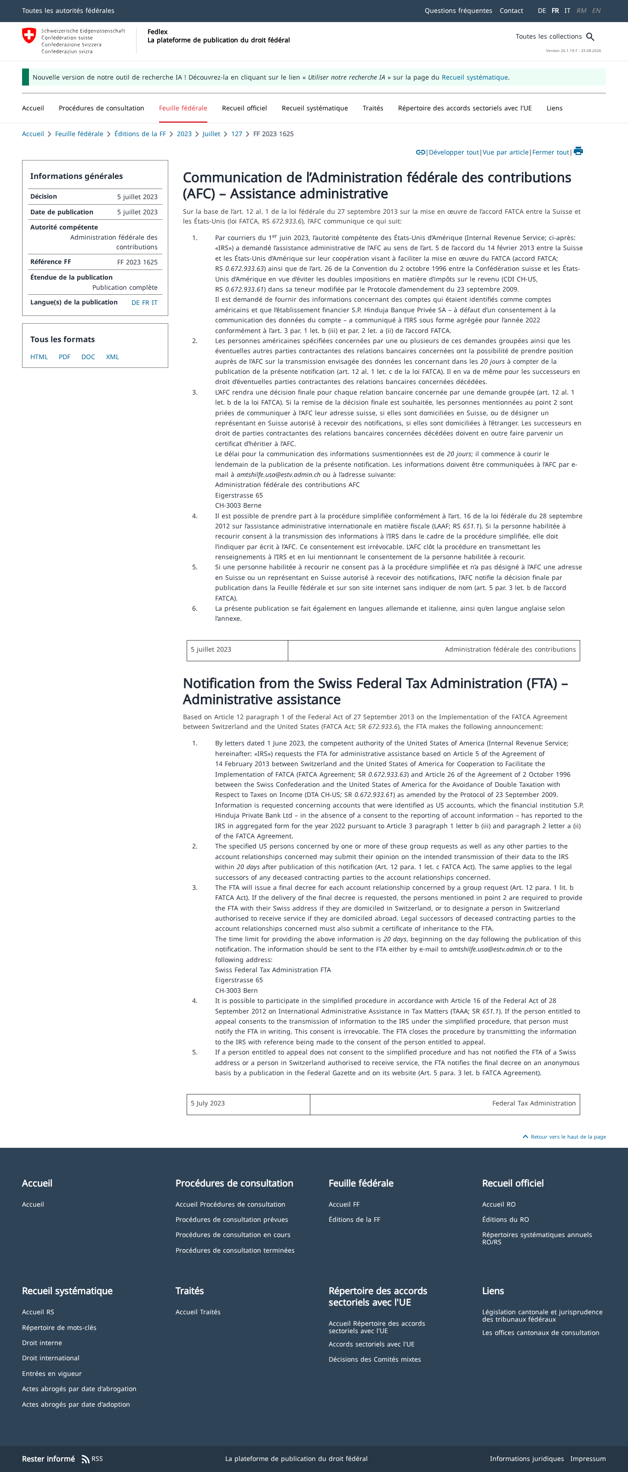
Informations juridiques (527, 1458)
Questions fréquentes (458, 10)
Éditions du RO (505, 1219)
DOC (88, 356)
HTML (39, 356)
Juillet (211, 133)
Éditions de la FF (140, 133)
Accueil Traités (198, 1311)
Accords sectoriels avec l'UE (372, 1343)
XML (112, 356)
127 (236, 133)
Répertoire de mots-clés (59, 1327)
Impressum (588, 1458)
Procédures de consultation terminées (235, 1250)
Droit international (51, 1357)
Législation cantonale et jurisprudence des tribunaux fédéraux (542, 1315)
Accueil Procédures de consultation (230, 1204)
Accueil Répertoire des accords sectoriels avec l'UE (377, 1326)
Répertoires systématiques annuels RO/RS (537, 1237)
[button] (101, 108)
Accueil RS (38, 1311)
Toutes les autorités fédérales (68, 10)
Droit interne (42, 1342)
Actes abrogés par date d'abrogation (79, 1388)
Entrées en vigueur (52, 1373)
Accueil (33, 133)
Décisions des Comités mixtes (375, 1359)
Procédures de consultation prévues (232, 1219)
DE (542, 10)
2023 (184, 133)
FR (555, 10)
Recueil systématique (475, 77)
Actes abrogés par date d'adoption (76, 1404)
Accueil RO (499, 1204)
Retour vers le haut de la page (563, 1136)
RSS (91, 1459)
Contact (511, 10)
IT (568, 10)
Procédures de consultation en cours (233, 1234)
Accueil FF (344, 1204)
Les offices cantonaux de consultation (540, 1332)
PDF (64, 356)
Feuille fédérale (79, 133)
